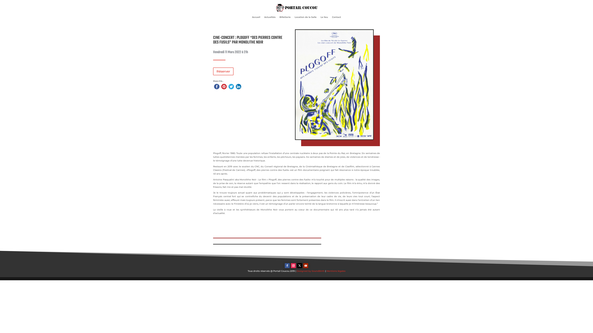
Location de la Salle (306, 17)
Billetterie (285, 17)
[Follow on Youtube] (305, 265)
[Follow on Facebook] (287, 265)
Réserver (223, 71)
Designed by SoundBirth (311, 271)
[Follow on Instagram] (293, 265)
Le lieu (324, 17)
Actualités (269, 17)
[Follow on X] (299, 265)
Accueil (256, 17)
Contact (336, 17)
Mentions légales (335, 271)
